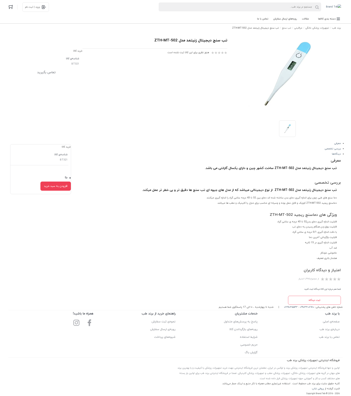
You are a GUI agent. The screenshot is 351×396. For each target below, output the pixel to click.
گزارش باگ (251, 352)
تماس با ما (262, 18)
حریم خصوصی (249, 345)
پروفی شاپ (318, 388)
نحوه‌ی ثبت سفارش (164, 322)
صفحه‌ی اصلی (331, 322)
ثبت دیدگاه (314, 300)
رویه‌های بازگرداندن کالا (243, 329)
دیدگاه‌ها (336, 154)
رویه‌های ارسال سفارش (285, 18)
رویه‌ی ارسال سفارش (163, 329)
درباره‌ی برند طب (330, 329)
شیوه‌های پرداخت (165, 337)
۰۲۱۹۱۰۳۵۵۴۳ (291, 307)
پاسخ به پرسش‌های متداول (241, 322)
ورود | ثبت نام (32, 7)
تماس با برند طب (329, 337)
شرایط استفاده (249, 337)
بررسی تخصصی (333, 148)
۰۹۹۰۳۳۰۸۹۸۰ (307, 307)
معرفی (337, 143)
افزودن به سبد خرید (55, 186)
